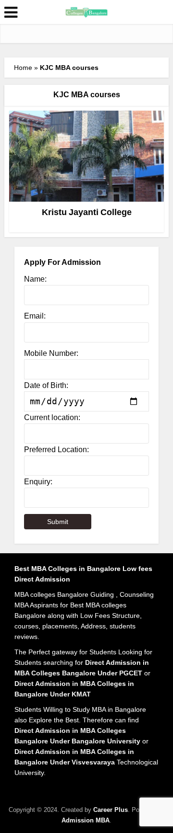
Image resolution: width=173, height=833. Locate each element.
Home (23, 67)
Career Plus (110, 809)
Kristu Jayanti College (87, 212)
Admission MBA (86, 820)
